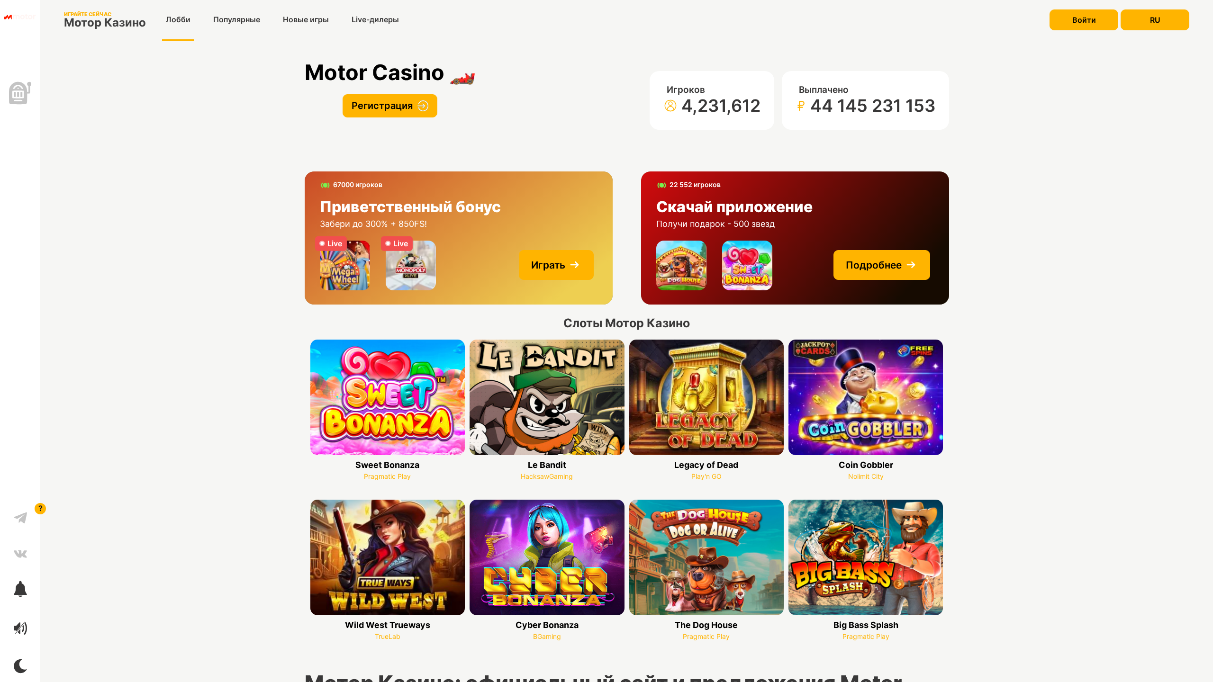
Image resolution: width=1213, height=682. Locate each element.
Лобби (178, 19)
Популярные (236, 19)
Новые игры (306, 19)
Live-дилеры (375, 19)
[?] (20, 514)
